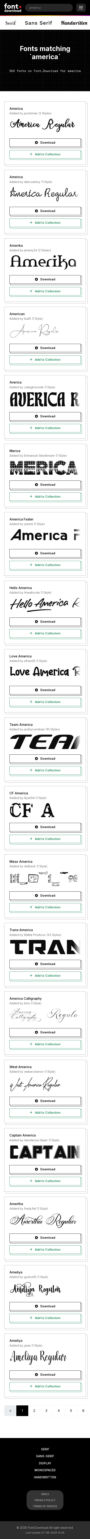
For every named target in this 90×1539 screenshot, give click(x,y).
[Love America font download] (45, 673)
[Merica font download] (45, 468)
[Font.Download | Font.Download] (13, 7)
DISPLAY (45, 1463)
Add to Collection (47, 154)
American (17, 314)
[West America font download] (45, 1084)
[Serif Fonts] (11, 22)
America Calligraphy (25, 998)
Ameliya (15, 1272)
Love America (20, 656)
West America (20, 1067)
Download (47, 142)
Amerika (16, 245)
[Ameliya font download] (45, 1289)
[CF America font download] (45, 810)
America (16, 108)
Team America (21, 724)
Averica (15, 382)
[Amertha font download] (45, 1220)
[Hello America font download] (45, 604)
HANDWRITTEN (45, 1477)
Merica (14, 451)
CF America (18, 793)
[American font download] (45, 331)
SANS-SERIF (45, 1456)
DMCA (45, 1494)
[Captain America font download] (45, 1152)
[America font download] (45, 125)
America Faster (21, 519)
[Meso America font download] (45, 878)
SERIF (45, 1449)
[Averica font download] (45, 399)
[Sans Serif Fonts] (38, 22)
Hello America (20, 588)
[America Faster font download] (45, 536)
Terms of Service (45, 1506)
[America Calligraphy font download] (45, 1015)
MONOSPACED (45, 1470)
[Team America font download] (45, 741)
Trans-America (21, 930)
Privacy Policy (45, 1500)
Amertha (16, 1204)
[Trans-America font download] (45, 947)
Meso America (20, 861)
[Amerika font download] (45, 262)
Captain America (22, 1135)
